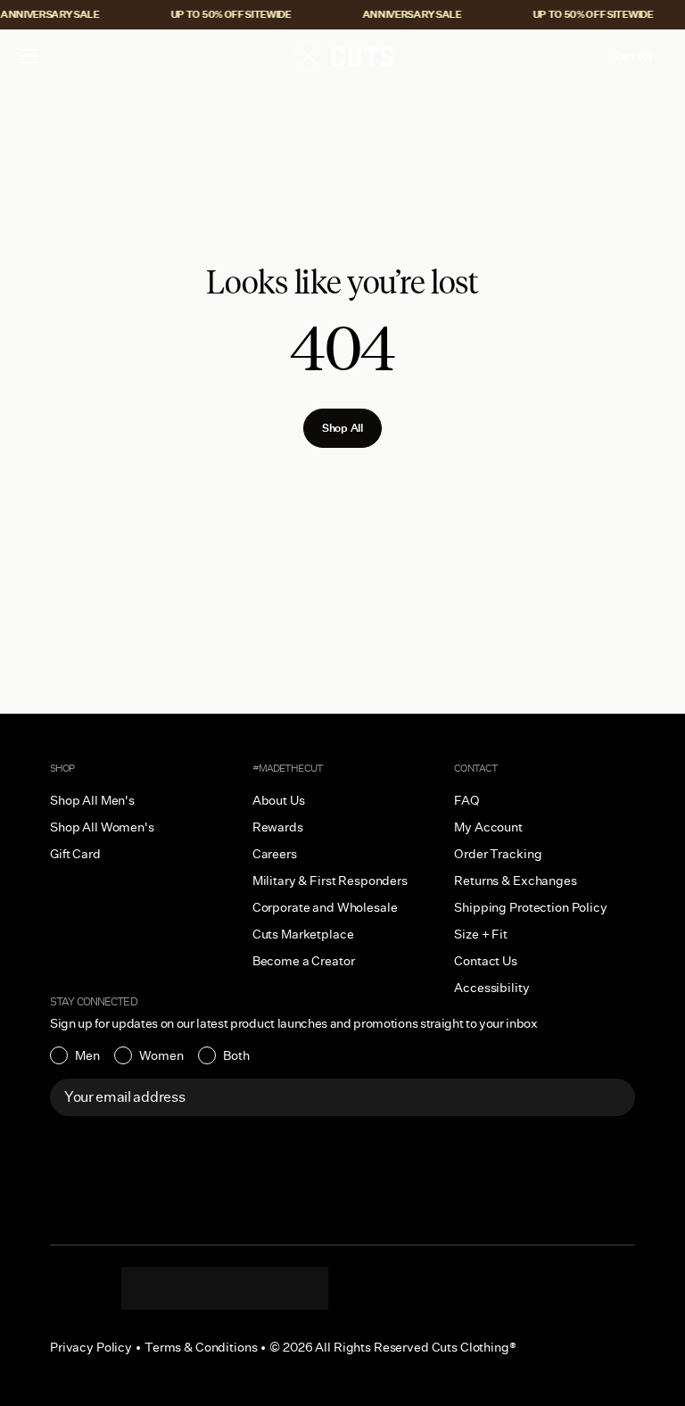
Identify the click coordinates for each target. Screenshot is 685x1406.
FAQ (467, 800)
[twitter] (296, 1288)
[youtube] (260, 1288)
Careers (274, 854)
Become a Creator (303, 961)
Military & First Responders (330, 880)
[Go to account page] (580, 56)
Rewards (277, 827)
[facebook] (224, 1288)
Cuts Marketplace (303, 934)
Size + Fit (481, 934)
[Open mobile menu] (30, 56)
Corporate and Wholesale (325, 907)
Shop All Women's (102, 827)
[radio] (75, 1055)
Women (161, 1055)
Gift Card (75, 854)
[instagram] (153, 1288)
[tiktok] (189, 1288)
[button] (28, 56)
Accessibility (491, 987)
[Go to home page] (342, 56)
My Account (488, 827)
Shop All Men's (92, 800)
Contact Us (485, 961)
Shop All (342, 427)
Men (87, 1055)
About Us (278, 800)
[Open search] (543, 56)
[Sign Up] (611, 1097)
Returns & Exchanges (515, 880)
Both (236, 1055)
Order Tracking (497, 854)
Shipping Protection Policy (530, 907)
